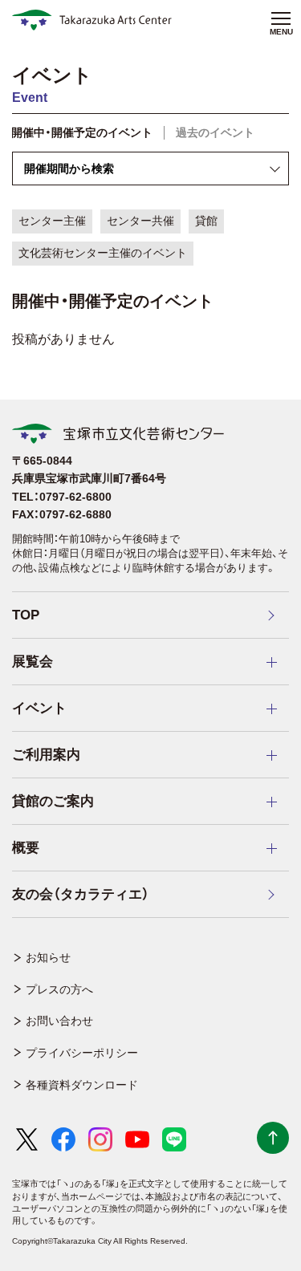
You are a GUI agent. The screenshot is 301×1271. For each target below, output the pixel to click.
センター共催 (140, 220)
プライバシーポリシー (82, 1052)
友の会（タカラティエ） (80, 894)
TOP (25, 615)
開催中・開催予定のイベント (82, 132)
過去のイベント (215, 132)
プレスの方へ (59, 989)
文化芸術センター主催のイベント (102, 252)
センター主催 (52, 220)
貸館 (206, 220)
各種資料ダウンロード (82, 1084)
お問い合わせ (59, 1020)
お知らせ (48, 957)
